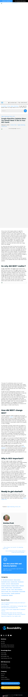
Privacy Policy (4, 677)
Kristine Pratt (13, 124)
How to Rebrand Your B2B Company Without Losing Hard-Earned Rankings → (15, 551)
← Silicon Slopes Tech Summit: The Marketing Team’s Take (13, 548)
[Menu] (2, 103)
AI (1, 579)
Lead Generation (17, 587)
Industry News (8, 587)
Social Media (22, 591)
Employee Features (6, 585)
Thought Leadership (15, 593)
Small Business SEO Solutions (7, 646)
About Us (3, 673)
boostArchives (14, 581)
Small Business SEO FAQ (6, 658)
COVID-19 (8, 583)
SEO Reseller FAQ (5, 656)
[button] (1, 635)
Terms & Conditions (5, 679)
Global (2, 587)
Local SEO (3, 589)
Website (11, 595)
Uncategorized (4, 595)
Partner (10, 116)
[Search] (25, 110)
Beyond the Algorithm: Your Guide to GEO (11, 616)
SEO (14, 116)
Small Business (15, 591)
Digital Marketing (5, 116)
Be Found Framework (8, 579)
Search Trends (4, 591)
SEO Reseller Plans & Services (7, 645)
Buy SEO (3, 643)
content (11, 416)
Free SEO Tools (4, 666)
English (6, 695)
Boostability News (5, 581)
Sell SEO (3, 641)
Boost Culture (17, 579)
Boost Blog (3, 652)
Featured (21, 585)
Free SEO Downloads (5, 667)
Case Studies (4, 654)
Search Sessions (18, 589)
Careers (2, 675)
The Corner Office (5, 593)
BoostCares (21, 581)
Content (3, 583)
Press (12, 589)
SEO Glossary (4, 664)
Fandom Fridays (15, 585)
